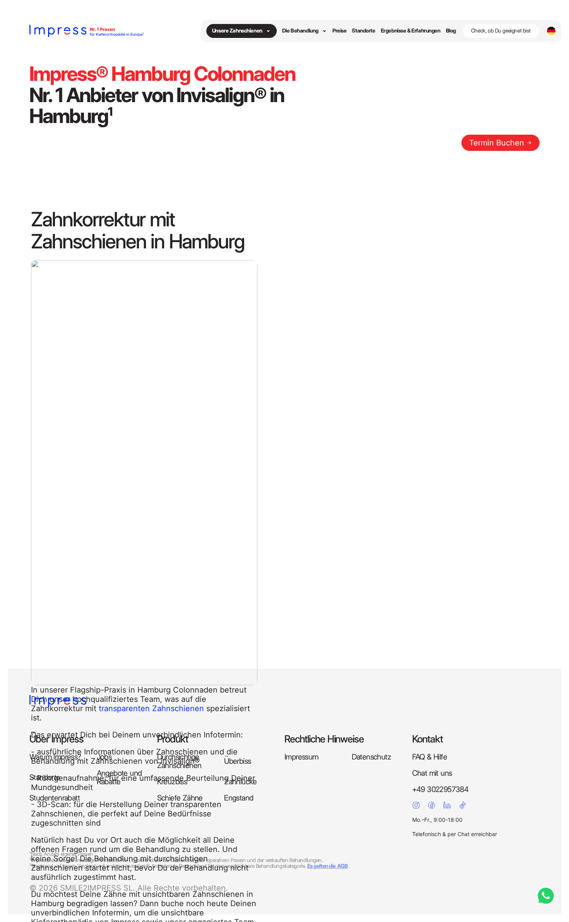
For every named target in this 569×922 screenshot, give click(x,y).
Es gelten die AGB (327, 866)
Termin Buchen (496, 142)
